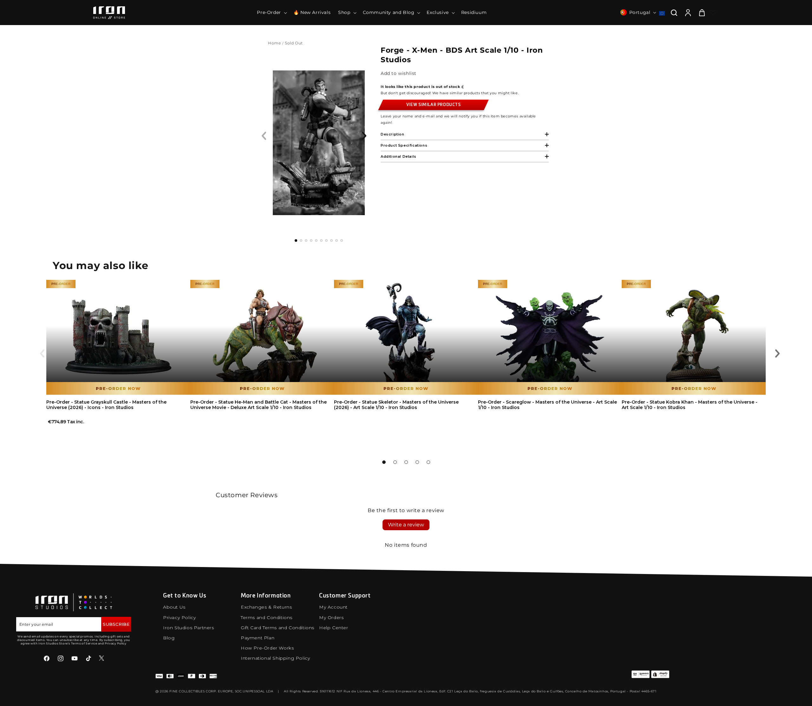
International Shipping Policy (275, 658)
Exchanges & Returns (266, 607)
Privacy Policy (179, 617)
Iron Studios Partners (188, 627)
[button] (271, 12)
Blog (168, 638)
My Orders (331, 617)
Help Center (333, 627)
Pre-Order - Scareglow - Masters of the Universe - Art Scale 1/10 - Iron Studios (547, 404)
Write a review (406, 525)
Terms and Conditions (266, 617)
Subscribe (116, 624)
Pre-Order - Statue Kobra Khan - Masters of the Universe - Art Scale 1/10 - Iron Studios (689, 404)
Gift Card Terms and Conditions (277, 627)
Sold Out (294, 43)
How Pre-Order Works (267, 648)
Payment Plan (257, 638)
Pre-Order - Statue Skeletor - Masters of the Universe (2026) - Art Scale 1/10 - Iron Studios (396, 404)
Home (274, 43)
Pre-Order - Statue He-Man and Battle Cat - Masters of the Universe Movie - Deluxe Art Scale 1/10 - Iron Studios (258, 404)
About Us (174, 607)
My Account (333, 607)
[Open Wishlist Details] (713, 13)
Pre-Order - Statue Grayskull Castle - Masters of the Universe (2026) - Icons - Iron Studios (106, 404)
